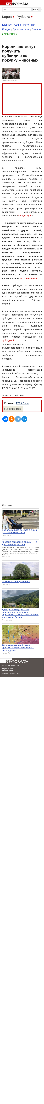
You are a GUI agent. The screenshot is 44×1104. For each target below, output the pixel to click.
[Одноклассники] (12, 419)
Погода (6, 29)
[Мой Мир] (24, 419)
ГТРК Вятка (22, 403)
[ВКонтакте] (5, 419)
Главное (7, 24)
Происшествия (21, 29)
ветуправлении (29, 278)
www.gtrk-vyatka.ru (12, 80)
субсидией (8, 340)
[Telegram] (18, 419)
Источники (29, 24)
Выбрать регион (8, 671)
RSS (18, 674)
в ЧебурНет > (9, 34)
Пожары (36, 29)
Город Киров (25, 215)
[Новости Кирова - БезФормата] (14, 3)
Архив (17, 24)
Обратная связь (8, 669)
